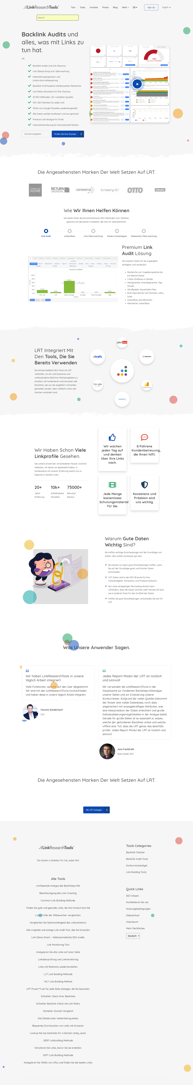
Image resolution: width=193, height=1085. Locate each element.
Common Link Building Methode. (58, 900)
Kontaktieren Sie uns (137, 902)
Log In (165, 7)
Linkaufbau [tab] (69, 236)
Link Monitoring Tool (58, 944)
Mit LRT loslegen (94, 810)
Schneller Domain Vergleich (58, 1011)
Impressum (132, 921)
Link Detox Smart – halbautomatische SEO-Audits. (58, 937)
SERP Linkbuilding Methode (58, 1040)
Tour (73, 7)
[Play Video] (137, 84)
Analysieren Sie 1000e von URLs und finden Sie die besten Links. (58, 1062)
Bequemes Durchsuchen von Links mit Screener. (58, 1025)
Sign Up (151, 7)
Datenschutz (132, 915)
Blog (115, 7)
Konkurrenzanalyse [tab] (117, 236)
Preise (105, 7)
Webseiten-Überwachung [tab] (144, 236)
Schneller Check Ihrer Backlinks (58, 996)
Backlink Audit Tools (137, 858)
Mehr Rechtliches (135, 928)
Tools (82, 7)
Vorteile (94, 7)
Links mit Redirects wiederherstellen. (58, 966)
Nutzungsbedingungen (138, 908)
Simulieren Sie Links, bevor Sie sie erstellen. (58, 1047)
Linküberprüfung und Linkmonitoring (58, 959)
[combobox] (58, 18)
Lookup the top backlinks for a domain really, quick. (58, 1033)
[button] (125, 7)
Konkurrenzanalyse (136, 865)
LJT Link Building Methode (58, 974)
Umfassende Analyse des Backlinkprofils (58, 885)
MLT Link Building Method (58, 981)
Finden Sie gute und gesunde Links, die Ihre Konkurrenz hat (58, 907)
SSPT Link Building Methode (58, 1055)
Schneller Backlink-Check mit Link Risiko (58, 1003)
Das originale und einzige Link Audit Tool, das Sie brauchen (58, 929)
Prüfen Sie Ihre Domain (65, 134)
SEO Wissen (132, 895)
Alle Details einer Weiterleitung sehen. (58, 1018)
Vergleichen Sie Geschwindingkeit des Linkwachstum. (58, 922)
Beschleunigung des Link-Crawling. (58, 893)
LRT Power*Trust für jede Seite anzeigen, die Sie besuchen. (58, 988)
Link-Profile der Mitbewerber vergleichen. (58, 915)
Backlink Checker (135, 852)
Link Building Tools (136, 872)
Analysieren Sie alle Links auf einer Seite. (58, 952)
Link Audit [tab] (46, 236)
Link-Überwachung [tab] (93, 236)
